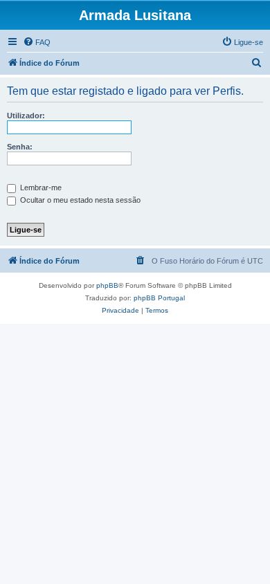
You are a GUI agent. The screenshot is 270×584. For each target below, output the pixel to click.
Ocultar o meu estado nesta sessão (79, 200)
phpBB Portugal (159, 298)
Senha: (20, 147)
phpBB (107, 285)
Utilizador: (26, 115)
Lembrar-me (40, 187)
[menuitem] (37, 42)
